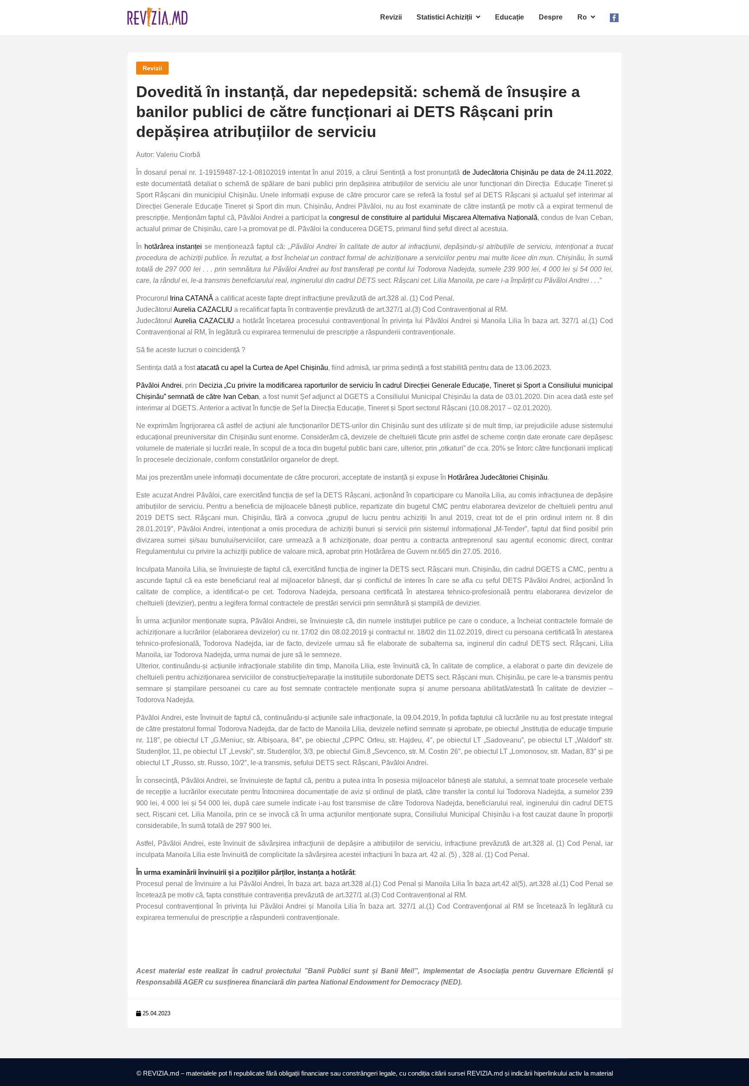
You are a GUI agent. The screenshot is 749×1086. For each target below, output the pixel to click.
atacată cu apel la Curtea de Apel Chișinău (262, 367)
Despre (551, 17)
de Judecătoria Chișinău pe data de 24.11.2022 (536, 172)
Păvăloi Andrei (159, 385)
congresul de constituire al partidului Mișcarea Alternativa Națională (433, 217)
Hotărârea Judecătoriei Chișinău (497, 477)
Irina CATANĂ (191, 298)
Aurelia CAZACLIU (202, 309)
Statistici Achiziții (445, 17)
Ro (583, 17)
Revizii (391, 17)
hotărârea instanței (173, 246)
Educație (509, 17)
